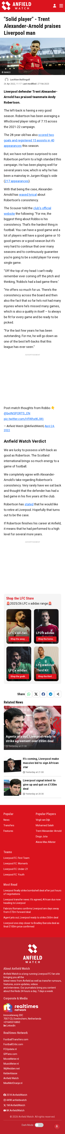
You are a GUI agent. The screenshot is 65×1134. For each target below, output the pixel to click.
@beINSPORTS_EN (17, 413)
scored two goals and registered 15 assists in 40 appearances (29, 140)
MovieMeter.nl (11, 1058)
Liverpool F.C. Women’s (15, 863)
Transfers (8, 825)
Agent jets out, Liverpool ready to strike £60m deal (30, 917)
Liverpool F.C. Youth (13, 874)
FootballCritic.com (13, 1044)
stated (29, 504)
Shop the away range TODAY (20, 639)
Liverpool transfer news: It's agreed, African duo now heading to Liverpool (32, 901)
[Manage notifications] (57, 1126)
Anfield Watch (11, 1078)
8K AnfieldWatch (15, 1110)
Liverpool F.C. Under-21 (15, 869)
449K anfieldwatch (16, 1100)
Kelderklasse (10, 1073)
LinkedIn (10, 1025)
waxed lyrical (28, 194)
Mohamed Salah (45, 825)
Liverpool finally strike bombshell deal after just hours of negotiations (32, 892)
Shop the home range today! (47, 639)
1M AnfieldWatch (15, 1105)
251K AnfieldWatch (16, 1094)
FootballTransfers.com (15, 1039)
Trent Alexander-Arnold (49, 831)
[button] (54, 6)
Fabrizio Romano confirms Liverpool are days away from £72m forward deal (31, 910)
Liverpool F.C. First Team (16, 858)
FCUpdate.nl (10, 1049)
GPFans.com (10, 1054)
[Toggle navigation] (60, 5)
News (6, 819)
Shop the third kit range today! (47, 676)
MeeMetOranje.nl (12, 1083)
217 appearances (17, 181)
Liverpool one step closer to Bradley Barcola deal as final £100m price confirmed (31, 925)
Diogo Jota (41, 836)
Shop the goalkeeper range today (20, 676)
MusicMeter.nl (11, 1063)
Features (8, 831)
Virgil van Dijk (43, 819)
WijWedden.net (11, 1068)
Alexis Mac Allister (46, 842)
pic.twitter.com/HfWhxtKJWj (24, 419)
